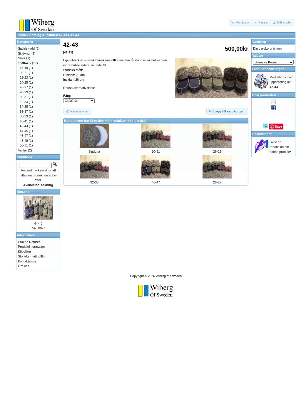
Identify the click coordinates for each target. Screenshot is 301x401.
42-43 (63, 35)
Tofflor (50, 35)
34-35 (24, 106)
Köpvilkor (24, 251)
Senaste (23, 191)
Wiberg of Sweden (169, 276)
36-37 (24, 111)
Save (278, 126)
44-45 (24, 131)
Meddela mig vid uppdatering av (281, 82)
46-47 (156, 182)
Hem (22, 35)
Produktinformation (31, 246)
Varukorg (259, 41)
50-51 (24, 145)
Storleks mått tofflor (32, 256)
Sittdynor (24, 53)
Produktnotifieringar (268, 69)
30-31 (156, 151)
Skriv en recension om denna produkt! (280, 147)
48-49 (24, 140)
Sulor (21, 58)
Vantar (22, 150)
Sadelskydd (26, 48)
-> (24, 63)
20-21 (24, 73)
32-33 (94, 182)
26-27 (217, 182)
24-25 (24, 82)
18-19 (24, 68)
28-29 (217, 151)
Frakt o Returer (29, 242)
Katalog (35, 35)
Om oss (23, 266)
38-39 (24, 116)
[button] (240, 22)
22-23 (24, 77)
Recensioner (262, 134)
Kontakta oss (27, 261)
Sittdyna (94, 151)
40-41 (24, 121)
